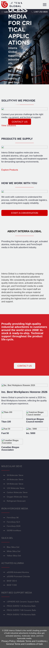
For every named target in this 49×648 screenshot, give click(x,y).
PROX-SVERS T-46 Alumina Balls (21, 606)
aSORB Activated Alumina (18, 572)
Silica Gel (7, 538)
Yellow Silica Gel (14, 556)
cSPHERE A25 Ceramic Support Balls (23, 602)
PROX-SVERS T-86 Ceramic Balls (21, 610)
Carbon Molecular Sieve (17, 492)
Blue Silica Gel (13, 547)
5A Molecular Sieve (15, 484)
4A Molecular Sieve (15, 479)
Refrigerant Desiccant (16, 501)
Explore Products (9, 170)
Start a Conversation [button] (24, 213)
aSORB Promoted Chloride (18, 576)
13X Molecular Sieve (15, 488)
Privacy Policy (8, 641)
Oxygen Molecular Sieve (17, 497)
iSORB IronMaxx (14, 530)
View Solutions (8, 125)
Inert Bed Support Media (16, 593)
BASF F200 (12, 585)
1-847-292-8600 (40, 12)
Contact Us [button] (24, 366)
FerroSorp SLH (13, 522)
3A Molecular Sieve (15, 475)
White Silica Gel (13, 551)
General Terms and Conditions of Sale (24, 644)
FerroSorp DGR (13, 526)
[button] (19, 122)
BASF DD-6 (12, 581)
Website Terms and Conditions (31, 641)
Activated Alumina (12, 563)
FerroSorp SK (13, 517)
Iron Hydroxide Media (14, 508)
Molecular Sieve (11, 466)
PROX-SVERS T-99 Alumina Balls (21, 614)
